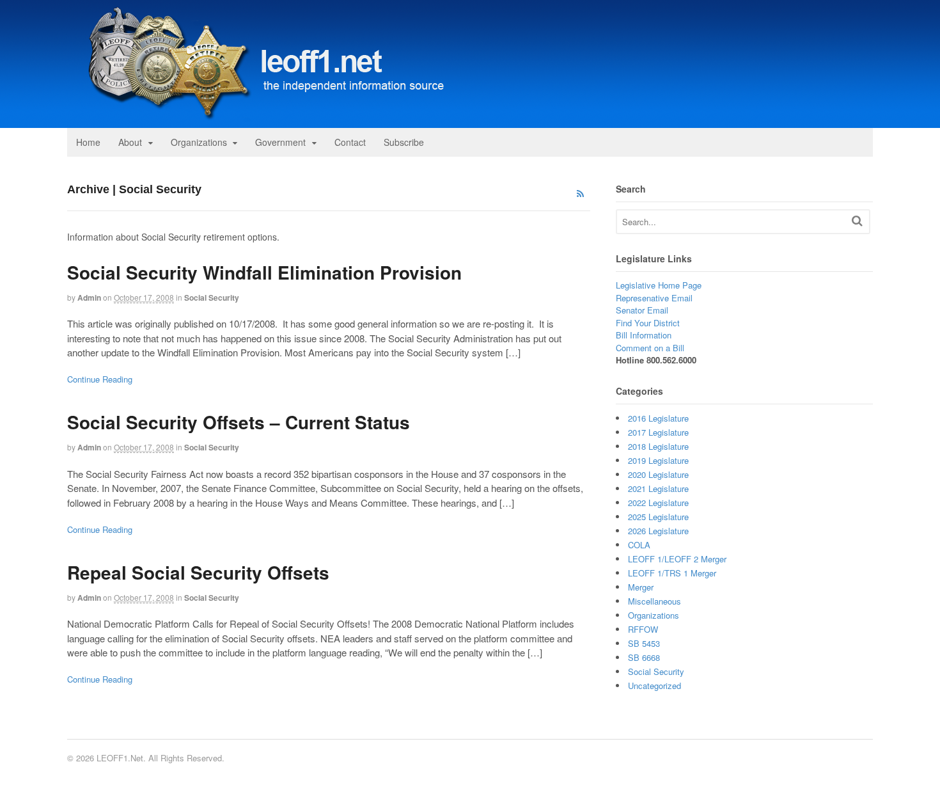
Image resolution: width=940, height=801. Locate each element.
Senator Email (642, 310)
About (130, 142)
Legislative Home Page (658, 285)
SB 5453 (644, 643)
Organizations (199, 142)
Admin (89, 297)
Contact (350, 142)
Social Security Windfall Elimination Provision (264, 272)
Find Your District (648, 323)
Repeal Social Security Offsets (198, 572)
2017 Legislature (658, 432)
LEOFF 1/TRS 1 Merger (672, 573)
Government (280, 142)
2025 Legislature (658, 517)
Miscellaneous (654, 601)
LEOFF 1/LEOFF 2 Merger (677, 559)
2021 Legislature (658, 488)
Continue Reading (99, 379)
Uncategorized (654, 685)
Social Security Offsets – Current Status (238, 422)
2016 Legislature (658, 418)
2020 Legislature (658, 474)
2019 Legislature (658, 460)
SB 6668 (644, 657)
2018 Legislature (658, 446)
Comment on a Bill (650, 348)
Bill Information (643, 335)
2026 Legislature (658, 531)
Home (88, 142)
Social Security (211, 297)
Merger (641, 587)
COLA (639, 545)
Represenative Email (654, 298)
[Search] (857, 220)
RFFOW (643, 629)
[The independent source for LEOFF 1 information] (259, 121)
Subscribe (404, 142)
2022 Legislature (658, 502)
